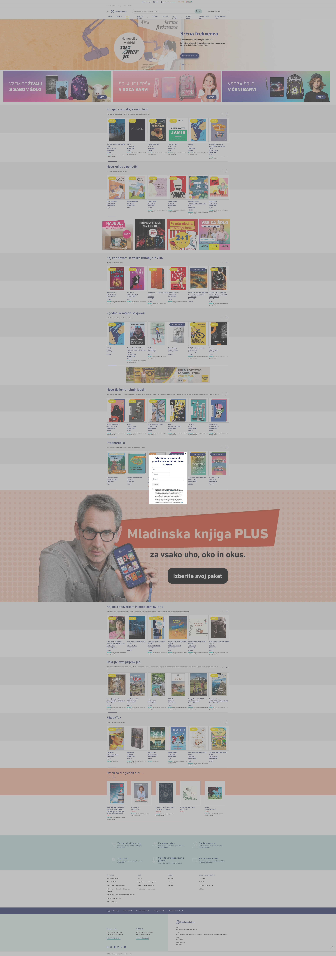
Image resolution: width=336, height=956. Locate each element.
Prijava (156, 484)
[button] (185, 453)
